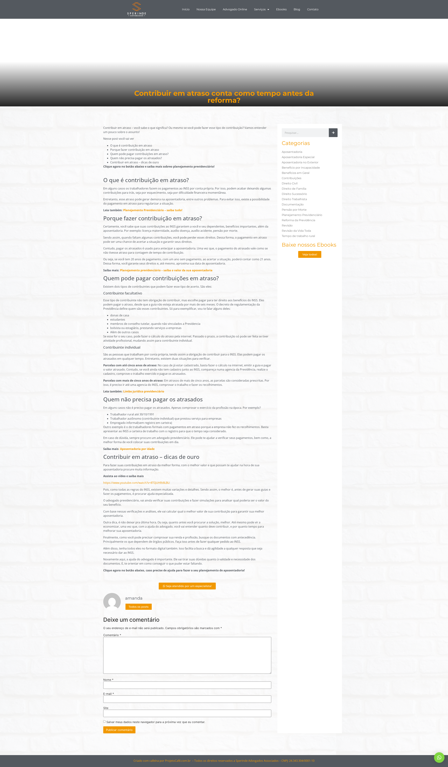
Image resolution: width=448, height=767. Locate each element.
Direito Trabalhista (294, 199)
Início (186, 9)
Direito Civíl (290, 183)
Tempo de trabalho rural (298, 236)
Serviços (260, 9)
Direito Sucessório (294, 194)
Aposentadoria (292, 152)
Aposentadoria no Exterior (300, 162)
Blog (297, 9)
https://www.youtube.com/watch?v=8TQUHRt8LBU (136, 483)
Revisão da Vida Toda (296, 230)
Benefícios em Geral (295, 173)
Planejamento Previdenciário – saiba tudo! (152, 210)
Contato (312, 9)
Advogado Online (235, 9)
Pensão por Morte (294, 209)
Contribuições (291, 178)
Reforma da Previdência (298, 220)
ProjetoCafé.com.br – (179, 761)
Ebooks (281, 9)
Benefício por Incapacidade (301, 167)
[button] (439, 757)
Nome (108, 679)
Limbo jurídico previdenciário (143, 391)
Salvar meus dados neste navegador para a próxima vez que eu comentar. (155, 722)
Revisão (287, 225)
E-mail (108, 693)
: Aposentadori (128, 449)
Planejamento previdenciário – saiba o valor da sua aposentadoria (166, 270)
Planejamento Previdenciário (302, 215)
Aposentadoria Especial (298, 157)
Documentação (293, 204)
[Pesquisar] (333, 132)
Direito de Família (294, 188)
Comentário (112, 635)
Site (105, 708)
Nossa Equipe (206, 9)
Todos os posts (139, 606)
